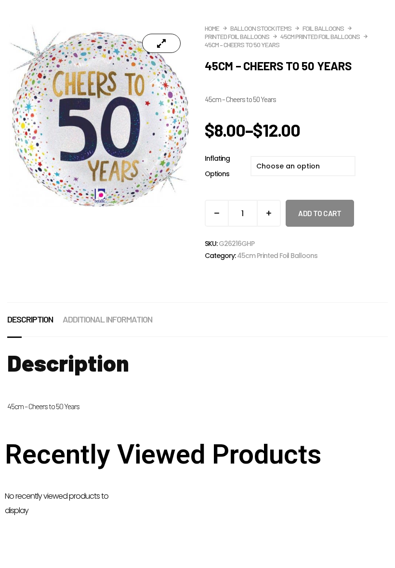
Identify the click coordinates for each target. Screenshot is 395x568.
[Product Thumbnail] (161, 43)
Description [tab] (30, 319)
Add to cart (320, 213)
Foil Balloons (323, 28)
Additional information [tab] (107, 319)
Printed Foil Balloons (237, 36)
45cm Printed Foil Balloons (320, 36)
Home (212, 28)
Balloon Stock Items (260, 28)
